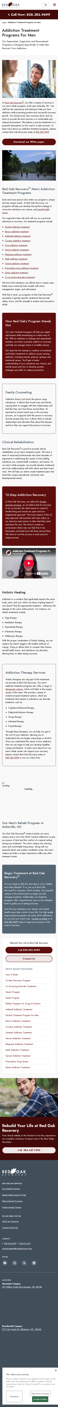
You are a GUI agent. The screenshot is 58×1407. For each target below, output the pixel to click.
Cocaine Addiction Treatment (19, 1026)
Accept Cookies (40, 1399)
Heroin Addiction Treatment (18, 1038)
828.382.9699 (42, 132)
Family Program (12, 997)
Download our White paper (29, 141)
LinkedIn (34, 1263)
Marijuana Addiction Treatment (19, 1044)
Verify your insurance (10, 1221)
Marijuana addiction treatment (18, 254)
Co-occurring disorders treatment (20, 277)
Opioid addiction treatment (17, 263)
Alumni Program (13, 992)
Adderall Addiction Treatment (19, 1009)
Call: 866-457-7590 (29, 1150)
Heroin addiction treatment (17, 249)
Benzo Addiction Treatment (18, 1021)
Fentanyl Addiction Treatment (19, 1032)
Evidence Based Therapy (11, 1207)
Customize (14, 1396)
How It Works (12, 974)
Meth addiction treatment (16, 259)
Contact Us (29, 958)
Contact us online (39, 918)
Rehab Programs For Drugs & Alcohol (23, 1003)
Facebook (5, 1263)
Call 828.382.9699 (29, 950)
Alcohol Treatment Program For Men (22, 1015)
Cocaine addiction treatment (17, 240)
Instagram (14, 1263)
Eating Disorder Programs (12, 1201)
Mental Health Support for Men (14, 1195)
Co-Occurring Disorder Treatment (21, 986)
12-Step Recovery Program (18, 980)
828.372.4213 (24, 1243)
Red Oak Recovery (14, 102)
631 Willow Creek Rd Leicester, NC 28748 (22, 1287)
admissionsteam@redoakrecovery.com (17, 1248)
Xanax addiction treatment (16, 272)
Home (4, 22)
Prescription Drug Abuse (17, 1061)
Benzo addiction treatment (17, 231)
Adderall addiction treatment (17, 236)
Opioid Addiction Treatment (18, 1055)
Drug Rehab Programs (11, 1188)
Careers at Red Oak (10, 1227)
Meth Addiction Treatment (17, 1050)
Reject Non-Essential (40, 1393)
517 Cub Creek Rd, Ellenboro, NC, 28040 (21, 1329)
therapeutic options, (15, 689)
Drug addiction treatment (16, 245)
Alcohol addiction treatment (17, 227)
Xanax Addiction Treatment (18, 1067)
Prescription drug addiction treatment (21, 268)
